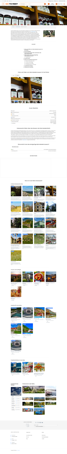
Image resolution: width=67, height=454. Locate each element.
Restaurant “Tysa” (25, 373)
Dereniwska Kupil (39, 403)
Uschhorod (27, 402)
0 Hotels (47, 391)
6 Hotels (24, 403)
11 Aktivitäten (27, 404)
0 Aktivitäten (50, 399)
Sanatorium (12, 324)
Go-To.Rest (18, 450)
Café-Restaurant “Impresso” (15, 373)
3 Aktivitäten (27, 399)
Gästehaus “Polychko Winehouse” (27, 318)
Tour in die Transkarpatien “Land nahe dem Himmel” (16, 283)
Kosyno (28, 397)
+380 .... (13, 321)
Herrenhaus (12, 340)
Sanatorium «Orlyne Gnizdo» (26, 334)
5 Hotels (48, 398)
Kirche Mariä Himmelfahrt (15, 228)
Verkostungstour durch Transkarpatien (37, 283)
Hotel (14, 340)
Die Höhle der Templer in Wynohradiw (38, 197)
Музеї (46, 186)
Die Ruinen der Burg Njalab (26, 197)
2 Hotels (24, 398)
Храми (23, 202)
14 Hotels (36, 399)
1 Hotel (47, 403)
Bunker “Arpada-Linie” (37, 244)
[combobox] (23, 4)
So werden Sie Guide (29, 435)
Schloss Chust (24, 228)
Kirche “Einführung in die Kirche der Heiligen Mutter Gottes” (15, 245)
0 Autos (31, 399)
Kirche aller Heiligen (49, 212)
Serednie (50, 402)
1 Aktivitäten (50, 404)
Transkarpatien (17, 26)
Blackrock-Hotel (36, 318)
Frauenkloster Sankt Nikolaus (38, 228)
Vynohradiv (51, 397)
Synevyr (23, 244)
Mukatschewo (39, 398)
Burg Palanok (48, 228)
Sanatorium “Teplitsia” (14, 334)
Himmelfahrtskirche (25, 212)
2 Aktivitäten (39, 412)
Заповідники (12, 186)
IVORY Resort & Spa (14, 318)
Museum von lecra (48, 197)
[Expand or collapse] (43, 47)
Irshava (39, 410)
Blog (27, 438)
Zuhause (13, 26)
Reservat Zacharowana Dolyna (15, 197)
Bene (33, 389)
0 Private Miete (52, 391)
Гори (35, 186)
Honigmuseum (24, 139)
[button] (41, 77)
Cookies (43, 438)
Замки (23, 186)
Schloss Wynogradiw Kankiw (15, 212)
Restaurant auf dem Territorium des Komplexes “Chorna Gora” (39, 374)
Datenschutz (43, 435)
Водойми (24, 234)
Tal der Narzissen (13, 261)
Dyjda (51, 390)
